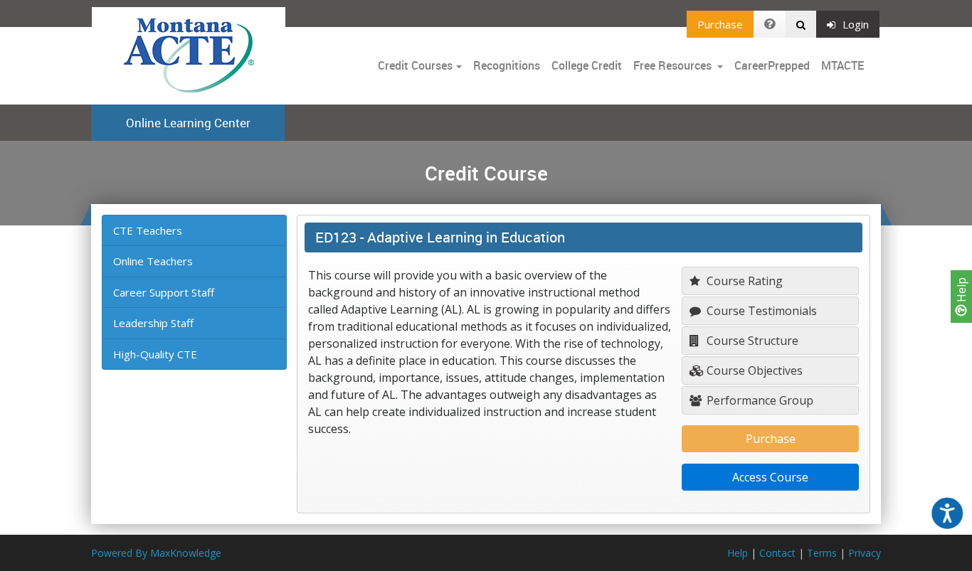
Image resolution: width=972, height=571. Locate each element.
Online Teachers (153, 261)
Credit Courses (415, 65)
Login (855, 24)
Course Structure (751, 340)
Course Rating (743, 281)
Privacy (864, 553)
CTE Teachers (147, 230)
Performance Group (758, 400)
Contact (777, 553)
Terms (822, 553)
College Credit (586, 65)
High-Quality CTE (155, 354)
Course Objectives (753, 370)
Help (961, 291)
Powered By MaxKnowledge (156, 553)
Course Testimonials (760, 311)
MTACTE (842, 65)
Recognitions (506, 65)
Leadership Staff (153, 323)
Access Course (770, 477)
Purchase (720, 24)
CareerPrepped (772, 65)
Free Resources (672, 65)
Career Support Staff (163, 292)
